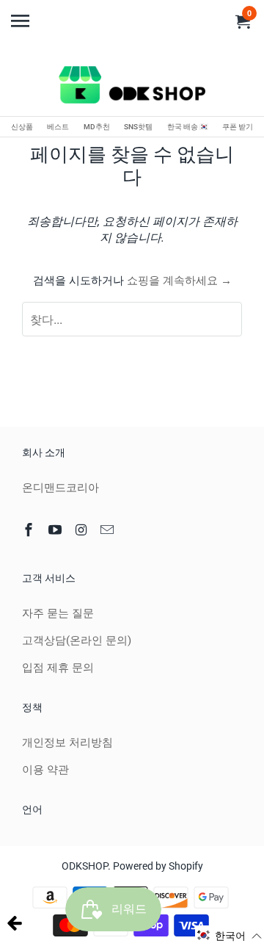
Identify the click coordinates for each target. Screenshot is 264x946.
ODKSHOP (85, 866)
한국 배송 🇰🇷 (187, 127)
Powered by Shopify (158, 866)
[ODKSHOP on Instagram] (83, 530)
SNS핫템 (138, 127)
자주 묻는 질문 (58, 613)
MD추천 (97, 127)
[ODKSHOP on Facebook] (30, 530)
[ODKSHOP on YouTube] (56, 530)
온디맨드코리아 (60, 487)
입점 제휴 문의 (58, 667)
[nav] (22, 14)
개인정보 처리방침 (67, 742)
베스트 (58, 127)
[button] (229, 935)
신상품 (22, 127)
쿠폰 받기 (237, 127)
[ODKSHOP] (132, 87)
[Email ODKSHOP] (108, 530)
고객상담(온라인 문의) (76, 640)
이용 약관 (45, 769)
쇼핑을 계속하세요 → (179, 280)
